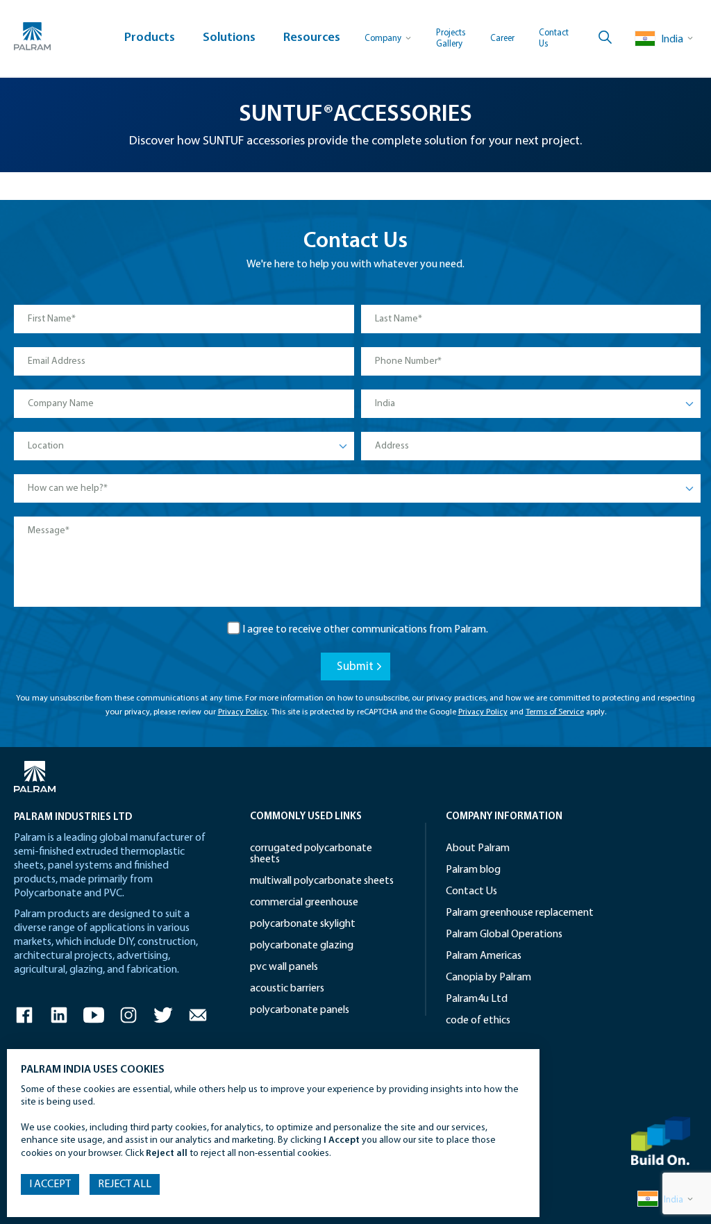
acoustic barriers (287, 988)
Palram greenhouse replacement (520, 913)
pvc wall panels (284, 967)
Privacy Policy (242, 712)
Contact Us (471, 891)
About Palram (478, 848)
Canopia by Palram (488, 977)
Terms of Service (555, 712)
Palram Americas (483, 956)
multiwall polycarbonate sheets (322, 881)
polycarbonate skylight (303, 924)
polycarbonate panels (299, 1010)
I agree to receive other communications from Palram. (365, 629)
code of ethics (478, 1020)
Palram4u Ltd (477, 999)
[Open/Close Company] (388, 38)
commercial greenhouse (304, 902)
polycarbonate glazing (301, 945)
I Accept (50, 1184)
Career (502, 38)
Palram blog (473, 869)
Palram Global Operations (504, 934)
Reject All (124, 1184)
